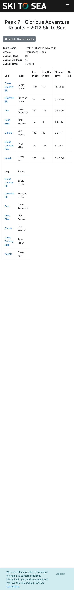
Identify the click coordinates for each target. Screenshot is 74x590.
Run (7, 110)
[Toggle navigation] (67, 6)
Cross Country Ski (9, 87)
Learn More (12, 586)
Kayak (8, 158)
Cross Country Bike (9, 145)
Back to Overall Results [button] (20, 39)
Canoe (8, 132)
